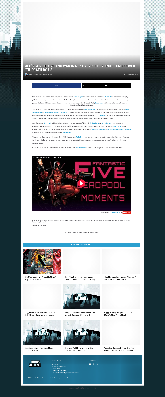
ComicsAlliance (115, 213)
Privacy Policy (56, 368)
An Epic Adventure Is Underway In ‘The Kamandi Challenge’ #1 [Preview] (80, 313)
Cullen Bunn (117, 126)
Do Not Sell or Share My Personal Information (65, 373)
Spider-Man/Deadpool (39, 222)
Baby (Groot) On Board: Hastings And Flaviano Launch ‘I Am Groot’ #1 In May (80, 278)
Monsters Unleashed (98, 129)
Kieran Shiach (32, 74)
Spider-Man (99, 103)
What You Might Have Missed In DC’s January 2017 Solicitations (79, 349)
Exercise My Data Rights (59, 370)
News (46, 225)
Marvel (42, 225)
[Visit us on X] (98, 364)
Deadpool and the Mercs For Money (56, 112)
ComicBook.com (89, 109)
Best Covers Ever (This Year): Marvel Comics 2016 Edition (39, 349)
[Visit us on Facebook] (94, 364)
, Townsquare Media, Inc (49, 378)
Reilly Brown (80, 137)
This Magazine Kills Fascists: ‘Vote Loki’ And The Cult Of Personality (120, 278)
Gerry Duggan (78, 97)
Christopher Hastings (123, 129)
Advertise (55, 364)
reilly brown (103, 220)
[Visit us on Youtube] (91, 364)
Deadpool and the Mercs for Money (71, 220)
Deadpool (107, 97)
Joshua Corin (94, 123)
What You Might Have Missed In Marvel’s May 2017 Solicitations (41, 278)
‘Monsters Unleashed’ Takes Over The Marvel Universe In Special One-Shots (119, 349)
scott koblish (119, 220)
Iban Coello (67, 132)
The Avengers (101, 115)
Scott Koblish (106, 123)
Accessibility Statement (59, 366)
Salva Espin (47, 123)
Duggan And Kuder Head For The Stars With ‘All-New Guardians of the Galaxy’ (40, 313)
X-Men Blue (112, 129)
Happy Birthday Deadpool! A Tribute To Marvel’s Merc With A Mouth (119, 313)
